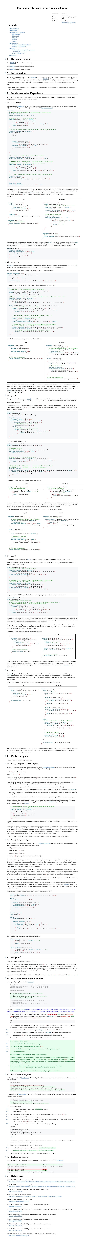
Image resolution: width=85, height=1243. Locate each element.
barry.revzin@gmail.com (68, 22)
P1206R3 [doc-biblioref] (45, 79)
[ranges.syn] (31, 982)
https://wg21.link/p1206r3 (15, 1211)
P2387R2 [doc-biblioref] (12, 63)
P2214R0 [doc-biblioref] (33, 77)
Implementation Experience (17, 32)
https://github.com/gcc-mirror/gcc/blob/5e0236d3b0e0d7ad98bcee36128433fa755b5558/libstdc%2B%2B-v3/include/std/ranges (42, 1186)
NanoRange (16, 34)
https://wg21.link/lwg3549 (15, 1191)
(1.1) (7, 1029)
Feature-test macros (18, 53)
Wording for (23, 49)
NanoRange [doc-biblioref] (20, 106)
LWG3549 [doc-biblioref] (51, 802)
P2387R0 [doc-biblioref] (12, 69)
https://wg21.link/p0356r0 (15, 1206)
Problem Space (13, 43)
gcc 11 (14, 39)
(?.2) (7, 1046)
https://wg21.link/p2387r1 (15, 1225)
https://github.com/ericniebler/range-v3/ (19, 1235)
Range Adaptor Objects (19, 46)
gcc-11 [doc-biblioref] (29, 559)
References (12, 55)
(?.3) (7, 1048)
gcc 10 (14, 38)
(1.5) (7, 1119)
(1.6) (7, 1123)
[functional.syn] (25, 1078)
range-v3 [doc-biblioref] (10, 265)
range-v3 (15, 36)
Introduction (13, 30)
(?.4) (7, 1051)
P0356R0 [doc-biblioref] (66, 884)
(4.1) (7, 1147)
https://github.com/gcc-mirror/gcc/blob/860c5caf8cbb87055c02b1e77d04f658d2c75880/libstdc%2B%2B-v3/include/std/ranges (42, 1181)
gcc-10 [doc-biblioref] (29, 399)
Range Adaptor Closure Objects (21, 44)
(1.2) (7, 1032)
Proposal (12, 48)
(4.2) (7, 1150)
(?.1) (7, 1043)
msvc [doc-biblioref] (10, 674)
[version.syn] (60, 1160)
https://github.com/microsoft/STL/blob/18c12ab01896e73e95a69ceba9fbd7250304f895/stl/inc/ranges (35, 1196)
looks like (26, 803)
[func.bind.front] (22, 1094)
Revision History (14, 28)
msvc (14, 41)
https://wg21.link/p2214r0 (15, 1216)
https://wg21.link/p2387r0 (15, 1221)
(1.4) (7, 1116)
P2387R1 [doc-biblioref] (12, 66)
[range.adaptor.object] (47, 108)
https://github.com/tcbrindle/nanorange (19, 1201)
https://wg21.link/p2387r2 (15, 1230)
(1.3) (7, 1034)
